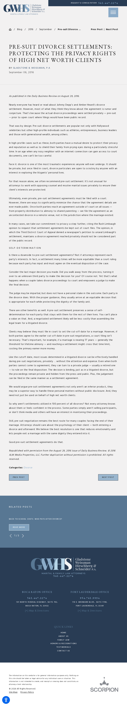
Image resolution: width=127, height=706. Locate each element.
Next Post (108, 477)
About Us (63, 636)
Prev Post (19, 477)
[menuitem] (63, 633)
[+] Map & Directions (37, 611)
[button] (6, 700)
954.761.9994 (90, 598)
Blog (19, 29)
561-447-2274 (63, 576)
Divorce (28, 468)
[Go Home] (11, 29)
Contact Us (63, 651)
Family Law (63, 640)
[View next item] (23, 536)
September (45, 29)
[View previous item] (10, 536)
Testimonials (63, 647)
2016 (30, 29)
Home (63, 632)
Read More (19, 527)
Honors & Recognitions (63, 643)
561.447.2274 (108, 3)
